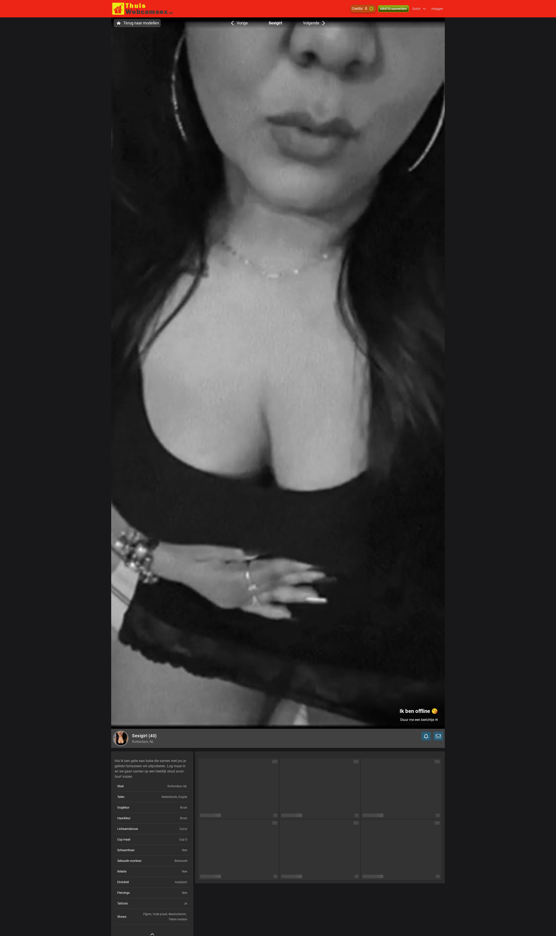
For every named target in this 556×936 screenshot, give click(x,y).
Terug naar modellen (141, 23)
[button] (419, 8)
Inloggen (437, 8)
